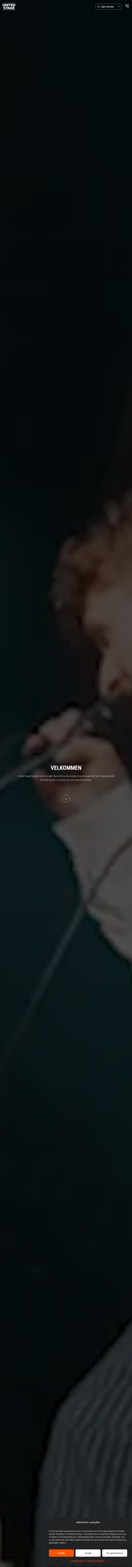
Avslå (88, 1553)
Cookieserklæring (77, 1561)
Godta (61, 1553)
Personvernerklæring (95, 1561)
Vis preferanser (114, 1553)
